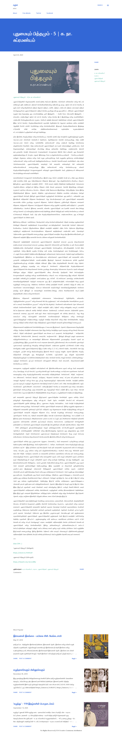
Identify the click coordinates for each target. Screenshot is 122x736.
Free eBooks (26, 13)
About (15, 13)
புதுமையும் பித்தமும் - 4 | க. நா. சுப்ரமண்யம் (27, 97)
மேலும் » (74, 658)
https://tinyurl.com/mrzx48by (24, 562)
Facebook (50, 13)
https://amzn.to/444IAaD (23, 553)
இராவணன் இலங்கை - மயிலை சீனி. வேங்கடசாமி (37, 635)
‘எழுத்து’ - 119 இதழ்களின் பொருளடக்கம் (33, 703)
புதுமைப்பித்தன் (98, 78)
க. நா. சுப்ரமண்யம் (99, 73)
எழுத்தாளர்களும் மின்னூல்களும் (29, 669)
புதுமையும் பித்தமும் (99, 81)
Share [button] (96, 62)
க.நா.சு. (96, 76)
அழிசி (15, 5)
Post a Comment (25, 658)
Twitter (38, 13)
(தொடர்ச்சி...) (17, 544)
